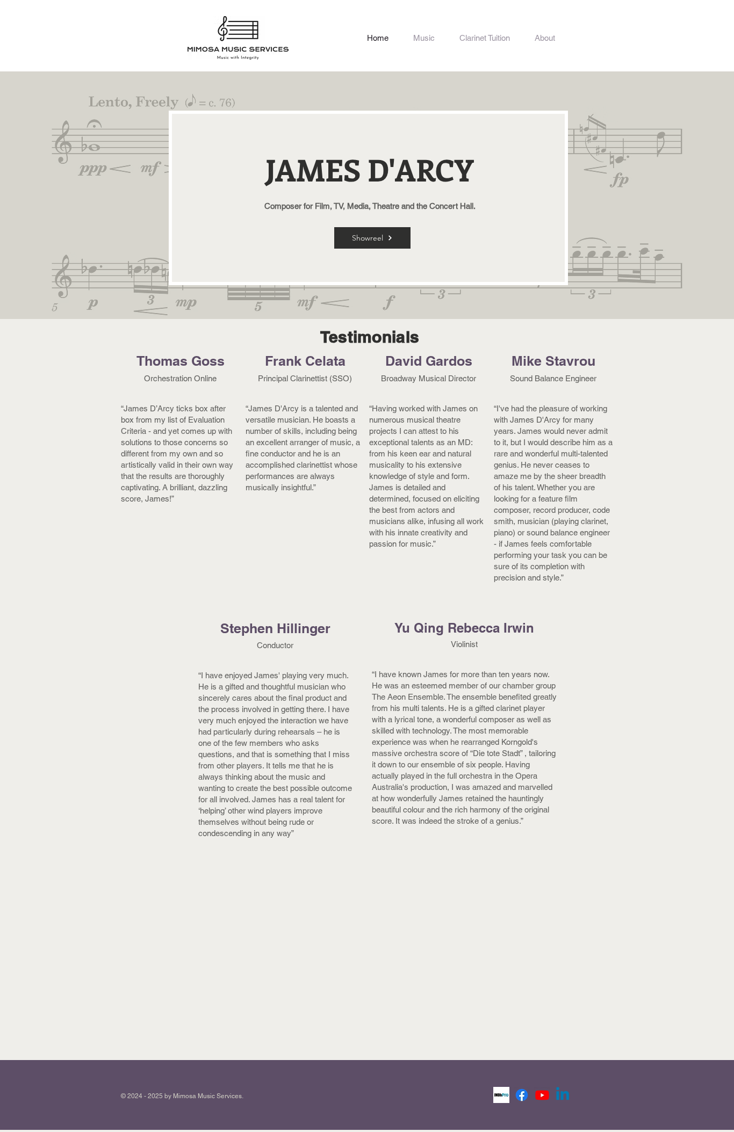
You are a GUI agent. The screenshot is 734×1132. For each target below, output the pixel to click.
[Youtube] (542, 1095)
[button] (424, 38)
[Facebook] (522, 1095)
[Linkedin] (563, 1095)
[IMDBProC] (501, 1095)
